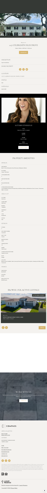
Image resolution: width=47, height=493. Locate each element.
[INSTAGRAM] (6, 460)
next (6, 327)
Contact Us (4, 453)
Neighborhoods (5, 451)
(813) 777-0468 (23, 139)
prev (3, 327)
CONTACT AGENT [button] (23, 147)
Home (2, 445)
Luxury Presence (23, 485)
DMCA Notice (4, 455)
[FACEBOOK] (2, 460)
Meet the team (4, 447)
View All (42, 327)
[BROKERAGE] (9, 460)
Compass (25, 464)
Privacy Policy (14, 488)
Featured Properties (6, 449)
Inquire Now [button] (24, 52)
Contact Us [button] (23, 400)
